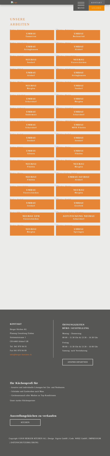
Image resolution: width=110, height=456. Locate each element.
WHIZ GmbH (81, 438)
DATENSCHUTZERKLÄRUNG (24, 443)
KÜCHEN (25, 422)
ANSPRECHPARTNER (78, 362)
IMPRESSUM (95, 438)
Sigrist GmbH (61, 438)
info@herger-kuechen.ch (21, 355)
